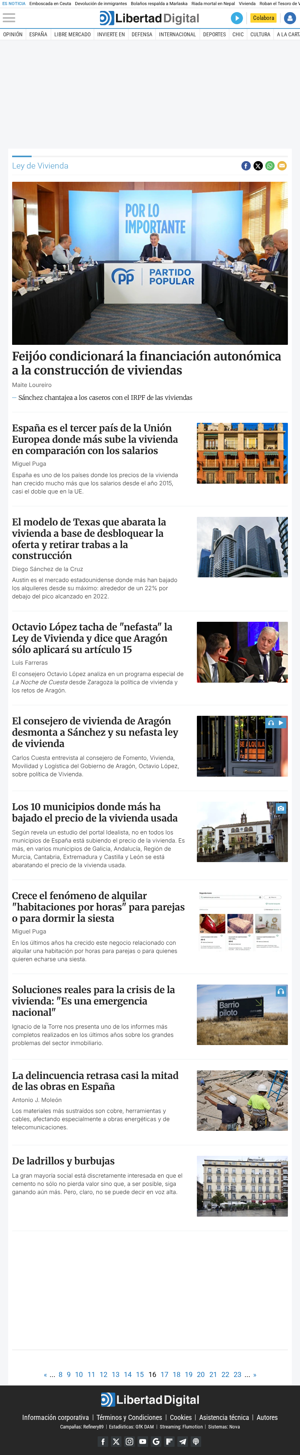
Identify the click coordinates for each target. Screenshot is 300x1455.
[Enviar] (270, 165)
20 (201, 1374)
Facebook (103, 1441)
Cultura (260, 34)
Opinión (13, 34)
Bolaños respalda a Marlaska (159, 3)
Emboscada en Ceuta (50, 3)
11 (91, 1374)
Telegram (182, 1441)
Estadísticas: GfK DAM (131, 1426)
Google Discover (156, 1441)
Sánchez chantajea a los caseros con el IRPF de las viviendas (105, 397)
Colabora (263, 17)
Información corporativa (55, 1417)
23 (237, 1374)
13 (116, 1374)
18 (176, 1374)
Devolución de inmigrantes (101, 3)
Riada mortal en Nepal (213, 3)
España (38, 34)
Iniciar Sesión (290, 18)
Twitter (116, 1441)
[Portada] (149, 18)
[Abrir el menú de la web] (50, 18)
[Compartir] (246, 165)
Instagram (129, 1441)
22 (225, 1374)
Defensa (142, 34)
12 (103, 1374)
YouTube (143, 1441)
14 (128, 1374)
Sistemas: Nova (224, 1426)
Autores (267, 1417)
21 (213, 1374)
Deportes (214, 34)
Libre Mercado (72, 34)
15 (140, 1374)
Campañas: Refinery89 (82, 1426)
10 (79, 1374)
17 (164, 1374)
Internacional (177, 34)
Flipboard (169, 1441)
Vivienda (247, 3)
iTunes (196, 1441)
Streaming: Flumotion (181, 1426)
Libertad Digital (150, 1400)
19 (189, 1374)
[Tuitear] (258, 165)
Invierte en (111, 34)
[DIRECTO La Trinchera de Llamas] (237, 18)
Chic (238, 34)
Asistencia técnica (224, 1417)
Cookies (181, 1417)
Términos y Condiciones (129, 1417)
